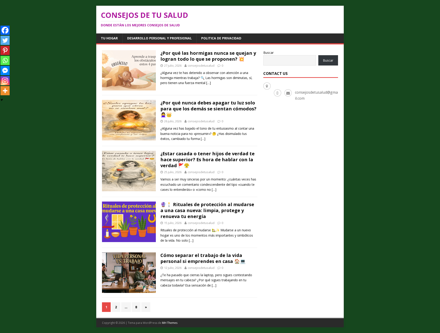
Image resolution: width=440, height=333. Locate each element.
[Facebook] (5, 30)
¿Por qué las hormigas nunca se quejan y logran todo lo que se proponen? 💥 (208, 56)
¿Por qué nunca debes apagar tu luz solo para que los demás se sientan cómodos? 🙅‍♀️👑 (208, 109)
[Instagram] (5, 80)
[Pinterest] (5, 50)
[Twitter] (5, 40)
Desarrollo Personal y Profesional (159, 38)
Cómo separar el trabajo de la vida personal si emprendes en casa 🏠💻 (203, 258)
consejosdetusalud (201, 65)
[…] (208, 83)
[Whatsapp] (5, 60)
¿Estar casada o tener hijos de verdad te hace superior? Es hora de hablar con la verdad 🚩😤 (207, 159)
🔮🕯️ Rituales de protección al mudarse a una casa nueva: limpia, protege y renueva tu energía (207, 210)
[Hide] (2, 100)
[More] (5, 90)
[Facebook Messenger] (5, 70)
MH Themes (169, 323)
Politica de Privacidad (221, 38)
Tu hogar (109, 38)
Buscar (268, 52)
